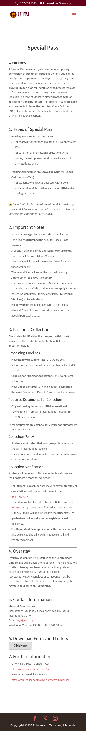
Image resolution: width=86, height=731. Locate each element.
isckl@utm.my (19, 507)
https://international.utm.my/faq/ (31, 669)
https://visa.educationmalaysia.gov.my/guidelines (40, 680)
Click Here (20, 645)
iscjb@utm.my (19, 496)
